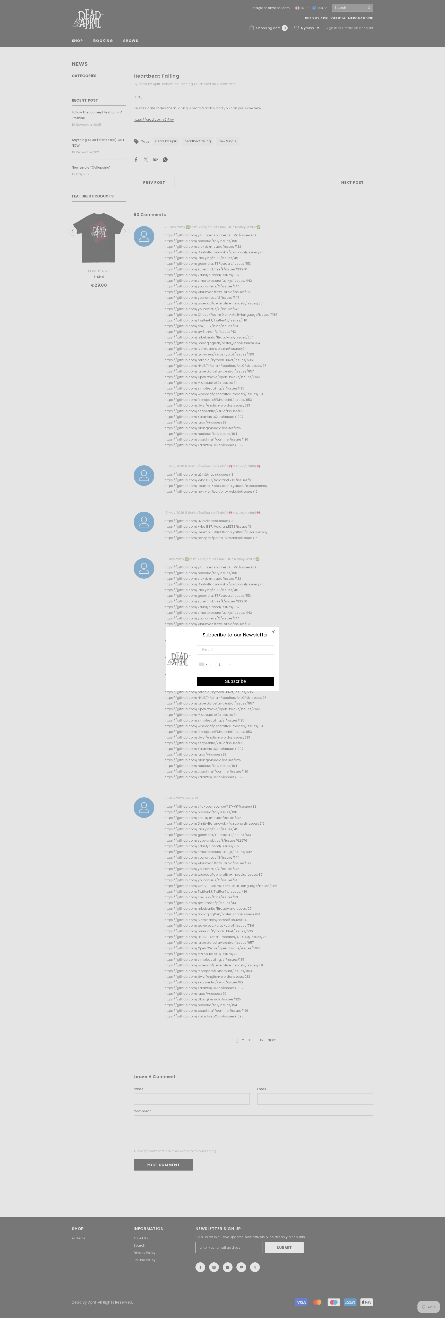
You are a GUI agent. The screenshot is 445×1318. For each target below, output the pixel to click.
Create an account (357, 28)
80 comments (224, 84)
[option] (88, 251)
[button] (125, 231)
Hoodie (88, 277)
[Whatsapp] (165, 159)
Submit (284, 1247)
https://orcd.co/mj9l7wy (154, 119)
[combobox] (348, 8)
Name (138, 1089)
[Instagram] (214, 1267)
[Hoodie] (89, 238)
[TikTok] (228, 1267)
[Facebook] (136, 159)
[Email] (155, 159)
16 (261, 1040)
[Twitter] (145, 159)
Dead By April (88, 271)
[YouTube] (241, 1267)
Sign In (332, 28)
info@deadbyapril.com (271, 8)
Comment (142, 1111)
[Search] (352, 8)
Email (261, 1089)
